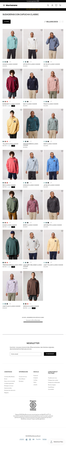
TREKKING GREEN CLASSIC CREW (12, 265)
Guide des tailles (8, 388)
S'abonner (50, 354)
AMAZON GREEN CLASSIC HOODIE (30, 144)
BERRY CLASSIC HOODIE (30, 225)
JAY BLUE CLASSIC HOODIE (52, 185)
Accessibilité (51, 389)
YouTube (35, 380)
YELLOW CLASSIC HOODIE (10, 144)
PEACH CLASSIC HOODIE (51, 104)
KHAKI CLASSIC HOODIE (10, 225)
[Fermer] (64, 9)
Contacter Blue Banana (9, 376)
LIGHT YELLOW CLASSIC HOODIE (53, 265)
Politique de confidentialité (54, 382)
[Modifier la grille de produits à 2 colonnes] (60, 21)
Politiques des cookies (53, 380)
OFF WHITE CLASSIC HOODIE (31, 64)
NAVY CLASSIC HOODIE (30, 104)
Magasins (6, 392)
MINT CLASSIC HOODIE (50, 144)
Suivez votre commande (9, 381)
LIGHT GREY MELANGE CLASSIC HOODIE (32, 265)
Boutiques (21, 381)
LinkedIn (35, 384)
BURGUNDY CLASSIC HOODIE (11, 104)
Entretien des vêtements (9, 390)
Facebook (35, 375)
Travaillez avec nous (52, 378)
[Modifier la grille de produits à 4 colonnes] (62, 21)
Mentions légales (52, 384)
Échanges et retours (8, 385)
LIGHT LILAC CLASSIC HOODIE (11, 306)
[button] (4, 5)
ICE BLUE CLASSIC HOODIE (31, 185)
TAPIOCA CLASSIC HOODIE (31, 306)
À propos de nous (23, 376)
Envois (5, 378)
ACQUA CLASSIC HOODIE (10, 64)
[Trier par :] (45, 21)
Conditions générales (9, 383)
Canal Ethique (51, 387)
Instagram (35, 377)
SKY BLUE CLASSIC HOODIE (52, 64)
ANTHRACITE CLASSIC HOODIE (53, 225)
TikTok (34, 382)
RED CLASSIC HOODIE (9, 185)
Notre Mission (22, 378)
